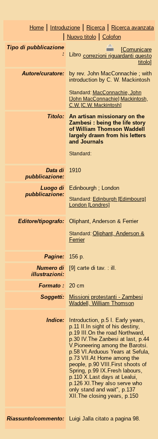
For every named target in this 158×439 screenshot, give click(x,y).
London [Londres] (89, 205)
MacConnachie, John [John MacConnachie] (105, 96)
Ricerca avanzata (132, 27)
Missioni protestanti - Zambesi (106, 297)
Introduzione (65, 27)
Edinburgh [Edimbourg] (119, 199)
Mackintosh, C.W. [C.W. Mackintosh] (108, 102)
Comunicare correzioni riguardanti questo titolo (117, 55)
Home (36, 27)
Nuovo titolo (81, 37)
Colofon (111, 37)
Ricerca (95, 27)
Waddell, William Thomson (101, 303)
